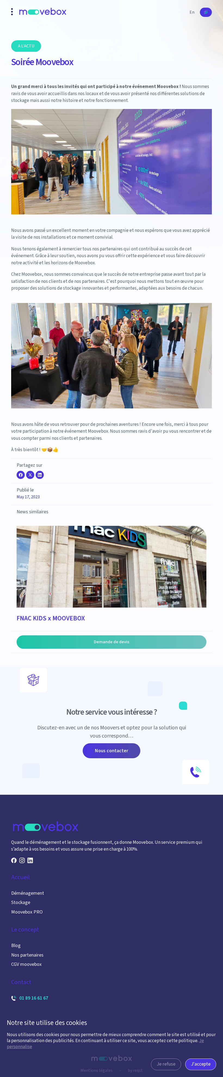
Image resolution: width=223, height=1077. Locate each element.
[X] (30, 475)
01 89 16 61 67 (33, 998)
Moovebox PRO (27, 912)
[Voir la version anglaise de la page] (192, 12)
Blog (16, 945)
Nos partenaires (27, 955)
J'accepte (200, 1064)
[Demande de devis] (206, 12)
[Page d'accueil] (42, 12)
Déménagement (27, 893)
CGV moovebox (26, 964)
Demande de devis (111, 642)
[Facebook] (21, 475)
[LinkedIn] (40, 475)
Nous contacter (111, 750)
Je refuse (166, 1064)
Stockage (20, 902)
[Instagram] (22, 860)
